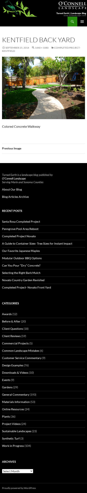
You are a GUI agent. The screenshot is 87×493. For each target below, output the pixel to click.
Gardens (7, 387)
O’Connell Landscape (14, 178)
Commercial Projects (15, 343)
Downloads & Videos (15, 372)
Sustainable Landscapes (16, 431)
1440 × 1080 (42, 47)
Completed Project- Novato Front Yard (26, 287)
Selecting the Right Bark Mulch (21, 272)
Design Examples (12, 365)
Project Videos (11, 424)
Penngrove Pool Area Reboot (20, 229)
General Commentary (15, 394)
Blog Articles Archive (15, 196)
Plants (6, 416)
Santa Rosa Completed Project (21, 221)
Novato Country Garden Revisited (23, 280)
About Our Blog (12, 189)
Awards (7, 314)
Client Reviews (11, 336)
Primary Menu (82, 21)
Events (6, 380)
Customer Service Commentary (21, 358)
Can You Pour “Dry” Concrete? (21, 265)
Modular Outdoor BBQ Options (22, 258)
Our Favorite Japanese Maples (21, 250)
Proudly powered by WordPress (19, 488)
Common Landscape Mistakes (20, 350)
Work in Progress (13, 445)
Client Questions (12, 328)
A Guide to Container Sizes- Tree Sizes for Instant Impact (37, 243)
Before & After (11, 321)
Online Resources (13, 409)
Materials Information (16, 402)
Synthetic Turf (11, 438)
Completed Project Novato (19, 236)
